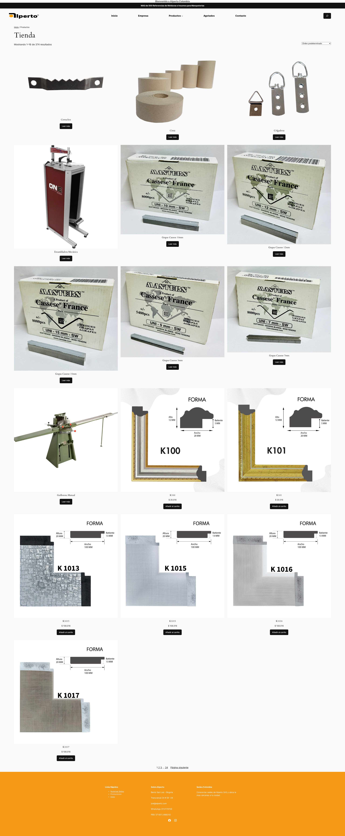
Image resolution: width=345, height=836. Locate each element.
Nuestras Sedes (117, 791)
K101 (279, 495)
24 (166, 767)
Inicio (16, 27)
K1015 (172, 621)
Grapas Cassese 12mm (279, 247)
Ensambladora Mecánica (66, 251)
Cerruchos (66, 119)
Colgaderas (279, 130)
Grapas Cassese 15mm (66, 373)
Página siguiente (179, 767)
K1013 (66, 621)
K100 (172, 495)
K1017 (66, 747)
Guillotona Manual (66, 495)
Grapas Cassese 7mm (279, 355)
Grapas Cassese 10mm (172, 237)
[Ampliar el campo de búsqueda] (327, 16)
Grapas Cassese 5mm (173, 360)
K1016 (279, 621)
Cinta (172, 130)
